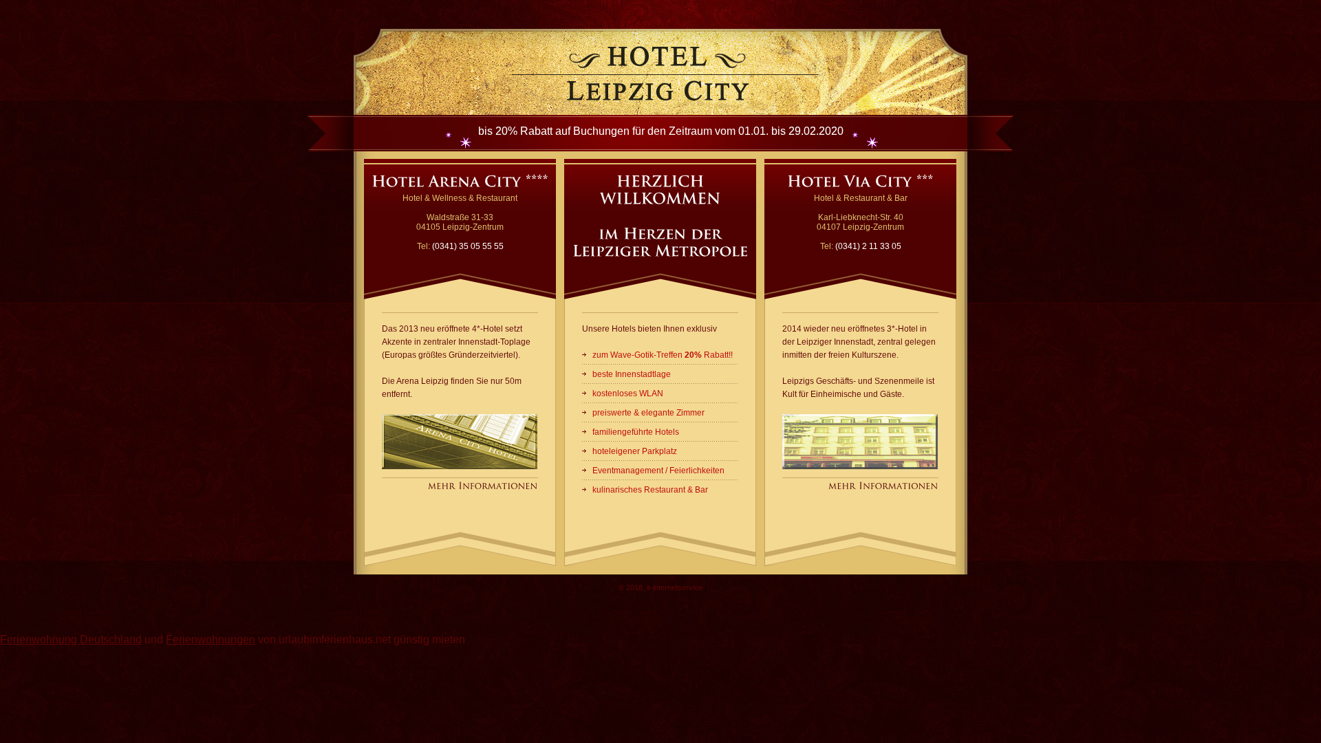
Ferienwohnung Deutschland (71, 639)
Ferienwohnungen (210, 639)
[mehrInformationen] (483, 487)
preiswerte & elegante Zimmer (648, 413)
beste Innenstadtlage (631, 374)
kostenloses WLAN (627, 393)
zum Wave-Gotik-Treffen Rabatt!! (662, 355)
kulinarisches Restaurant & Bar (650, 490)
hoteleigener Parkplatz (634, 451)
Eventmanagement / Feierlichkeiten (658, 470)
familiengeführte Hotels (635, 432)
